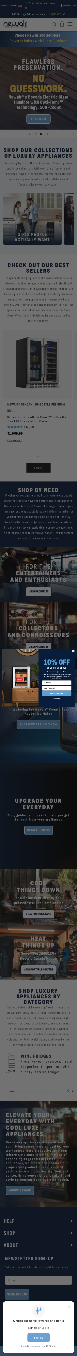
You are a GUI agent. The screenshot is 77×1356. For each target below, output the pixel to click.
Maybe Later (57, 698)
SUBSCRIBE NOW (56, 693)
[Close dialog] (73, 651)
